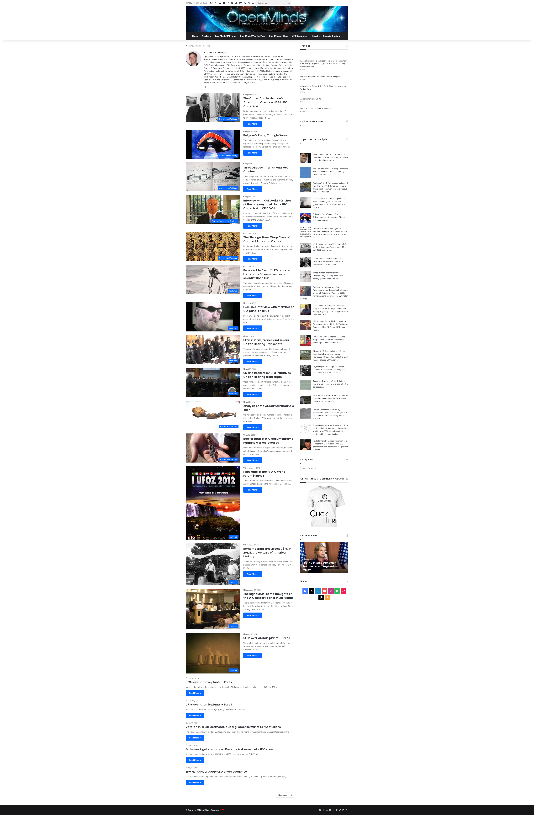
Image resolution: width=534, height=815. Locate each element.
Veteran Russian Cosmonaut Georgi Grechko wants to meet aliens (233, 727)
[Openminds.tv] (267, 19)
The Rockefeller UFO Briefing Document (330, 169)
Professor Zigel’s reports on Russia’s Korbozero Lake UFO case (229, 749)
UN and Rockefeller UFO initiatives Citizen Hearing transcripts (267, 375)
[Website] (205, 87)
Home (195, 36)
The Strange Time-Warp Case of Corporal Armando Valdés (266, 239)
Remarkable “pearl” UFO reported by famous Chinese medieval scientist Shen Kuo (267, 274)
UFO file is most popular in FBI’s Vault (316, 108)
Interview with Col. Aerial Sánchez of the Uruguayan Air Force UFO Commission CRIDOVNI (267, 204)
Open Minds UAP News (225, 36)
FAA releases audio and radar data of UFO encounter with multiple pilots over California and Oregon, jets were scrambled (323, 64)
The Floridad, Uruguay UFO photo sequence (216, 772)
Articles (205, 36)
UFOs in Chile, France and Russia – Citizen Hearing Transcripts (267, 342)
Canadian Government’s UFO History (329, 381)
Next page (282, 795)
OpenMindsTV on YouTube (252, 36)
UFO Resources (299, 36)
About (315, 36)
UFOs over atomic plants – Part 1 (209, 704)
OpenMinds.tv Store (278, 36)
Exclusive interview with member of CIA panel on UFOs (268, 309)
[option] (325, 557)
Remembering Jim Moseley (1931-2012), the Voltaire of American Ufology (267, 552)
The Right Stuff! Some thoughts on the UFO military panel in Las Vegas (268, 596)
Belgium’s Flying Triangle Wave (265, 135)
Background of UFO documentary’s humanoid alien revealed (268, 441)
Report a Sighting (331, 36)
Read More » (253, 124)
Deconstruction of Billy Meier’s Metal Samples (320, 76)
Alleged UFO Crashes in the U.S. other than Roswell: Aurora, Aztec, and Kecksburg (330, 354)
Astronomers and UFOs (310, 99)
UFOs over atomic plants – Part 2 (209, 682)
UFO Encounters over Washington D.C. (330, 244)
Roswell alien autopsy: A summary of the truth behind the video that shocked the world (330, 428)
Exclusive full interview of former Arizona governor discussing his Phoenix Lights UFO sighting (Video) (330, 290)
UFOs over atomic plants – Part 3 (266, 638)
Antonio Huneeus (215, 52)
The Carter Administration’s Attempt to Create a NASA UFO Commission (265, 102)
